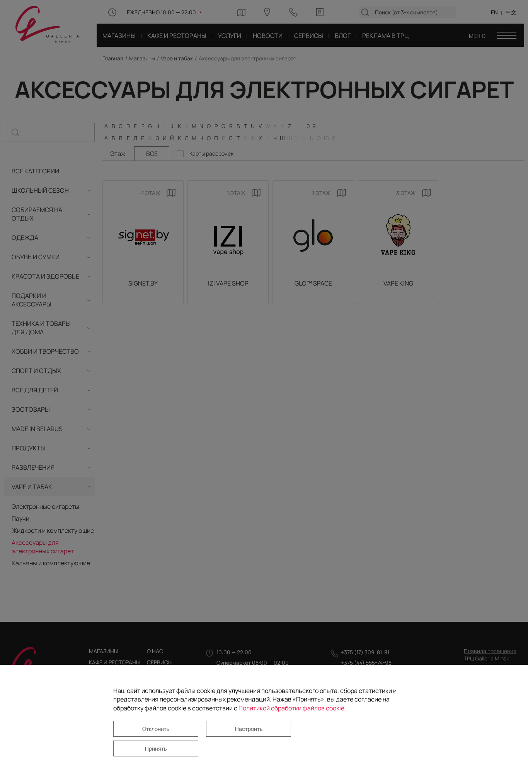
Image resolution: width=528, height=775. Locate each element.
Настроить (248, 728)
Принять (156, 748)
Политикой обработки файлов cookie (291, 708)
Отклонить (155, 728)
